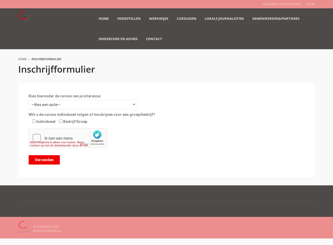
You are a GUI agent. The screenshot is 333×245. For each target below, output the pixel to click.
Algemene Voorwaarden (282, 4)
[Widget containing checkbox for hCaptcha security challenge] (68, 138)
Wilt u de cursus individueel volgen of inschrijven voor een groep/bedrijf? (92, 114)
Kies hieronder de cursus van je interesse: (65, 96)
